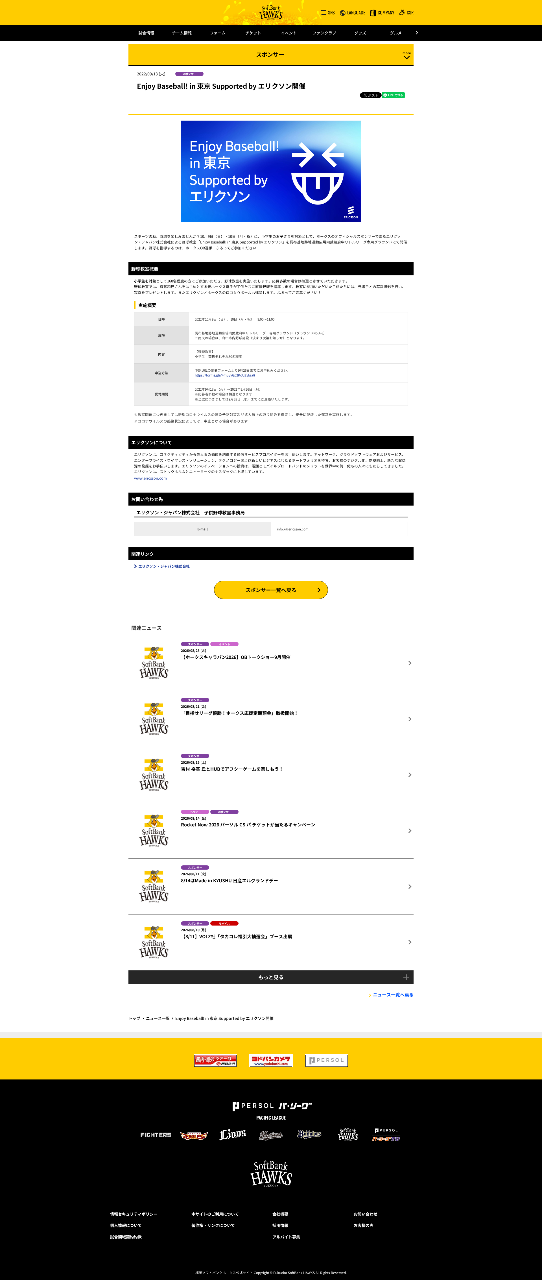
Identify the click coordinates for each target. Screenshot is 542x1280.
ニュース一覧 (158, 1018)
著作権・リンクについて (213, 1225)
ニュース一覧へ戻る (393, 994)
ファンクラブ (324, 33)
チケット (253, 33)
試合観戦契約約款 (126, 1237)
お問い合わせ (365, 1214)
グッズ (360, 33)
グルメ (396, 33)
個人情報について (126, 1225)
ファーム (218, 33)
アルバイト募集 (286, 1237)
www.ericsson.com (150, 478)
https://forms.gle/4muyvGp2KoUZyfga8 (225, 375)
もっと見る (271, 977)
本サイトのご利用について (215, 1214)
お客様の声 (363, 1225)
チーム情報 (182, 33)
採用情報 (280, 1225)
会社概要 (280, 1214)
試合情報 (146, 33)
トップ (134, 1018)
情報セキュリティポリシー (134, 1214)
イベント (289, 33)
